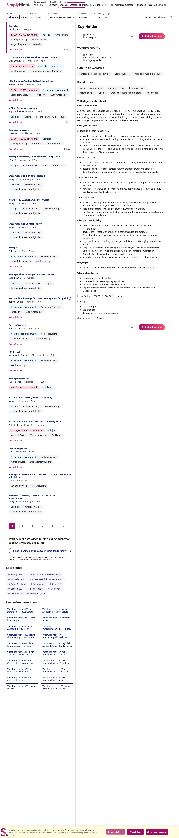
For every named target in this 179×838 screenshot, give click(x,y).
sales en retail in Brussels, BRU (45, 574)
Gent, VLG (56, 584)
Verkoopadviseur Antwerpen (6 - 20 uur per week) (32, 274)
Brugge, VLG (17, 574)
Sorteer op (10, 13)
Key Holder (14, 26)
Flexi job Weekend (17, 325)
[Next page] (63, 526)
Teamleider (38, 584)
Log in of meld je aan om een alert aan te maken (41, 551)
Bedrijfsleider (36, 589)
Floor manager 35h (18, 448)
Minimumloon (83, 13)
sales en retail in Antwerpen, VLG (47, 579)
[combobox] (38, 5)
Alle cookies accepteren (156, 832)
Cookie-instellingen (116, 832)
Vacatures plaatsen (124, 5)
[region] (89, 832)
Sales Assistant (18, 584)
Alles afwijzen (135, 832)
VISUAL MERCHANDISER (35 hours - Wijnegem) (30, 397)
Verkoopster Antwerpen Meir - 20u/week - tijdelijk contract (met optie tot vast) (40, 475)
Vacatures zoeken (73, 4)
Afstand (33, 13)
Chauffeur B (16, 593)
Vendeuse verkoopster (19, 130)
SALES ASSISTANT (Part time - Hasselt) (27, 176)
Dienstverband (54, 13)
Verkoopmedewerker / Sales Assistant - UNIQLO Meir (34, 156)
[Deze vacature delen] (131, 36)
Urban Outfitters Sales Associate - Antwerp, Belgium (34, 57)
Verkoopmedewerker (19, 378)
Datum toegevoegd (102, 13)
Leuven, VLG (16, 589)
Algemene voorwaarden (56, 557)
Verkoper (13, 247)
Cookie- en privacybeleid (42, 560)
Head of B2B (15, 352)
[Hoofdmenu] (171, 5)
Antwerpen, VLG (37, 593)
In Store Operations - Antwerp (23, 108)
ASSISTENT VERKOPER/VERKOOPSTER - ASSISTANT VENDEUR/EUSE (32, 496)
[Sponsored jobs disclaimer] (171, 17)
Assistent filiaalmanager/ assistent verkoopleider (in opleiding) (40, 298)
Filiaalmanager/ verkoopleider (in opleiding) (31, 81)
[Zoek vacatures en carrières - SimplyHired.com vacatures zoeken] (18, 5)
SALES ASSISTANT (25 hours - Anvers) (26, 224)
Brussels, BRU (17, 579)
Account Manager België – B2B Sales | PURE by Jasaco (35, 421)
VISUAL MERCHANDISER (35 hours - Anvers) (29, 200)
